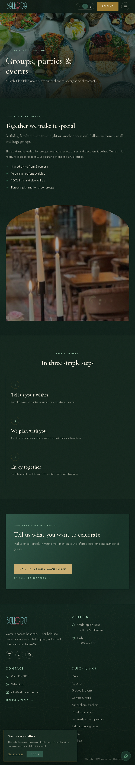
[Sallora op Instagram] (9, 655)
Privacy (76, 733)
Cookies (77, 741)
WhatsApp (17, 684)
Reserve (107, 6)
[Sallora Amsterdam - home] (17, 6)
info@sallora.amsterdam (43, 569)
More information (15, 754)
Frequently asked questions (88, 719)
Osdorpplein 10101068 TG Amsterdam (90, 627)
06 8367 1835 (30, 578)
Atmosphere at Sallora (85, 705)
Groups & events (82, 690)
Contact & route (81, 698)
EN (85, 6)
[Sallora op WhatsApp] (29, 655)
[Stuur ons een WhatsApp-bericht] (126, 756)
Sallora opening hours (85, 726)
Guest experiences (83, 712)
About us (77, 683)
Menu (75, 676)
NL (79, 6)
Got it (35, 754)
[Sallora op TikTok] (19, 655)
